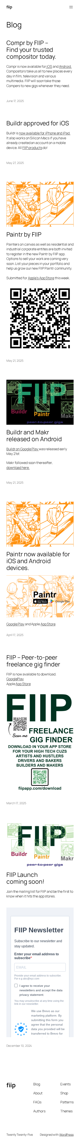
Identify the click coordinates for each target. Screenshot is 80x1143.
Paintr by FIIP (23, 234)
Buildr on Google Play (22, 449)
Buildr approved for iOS (37, 123)
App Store (48, 624)
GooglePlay (15, 678)
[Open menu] (71, 7)
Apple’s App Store (41, 278)
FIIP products (32, 147)
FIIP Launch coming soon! (25, 878)
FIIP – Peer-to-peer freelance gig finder (33, 661)
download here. (18, 467)
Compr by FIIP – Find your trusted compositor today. (31, 49)
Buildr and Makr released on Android (34, 435)
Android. (65, 66)
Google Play (15, 624)
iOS (49, 66)
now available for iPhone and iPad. (44, 133)
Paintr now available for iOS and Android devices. (38, 561)
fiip (9, 6)
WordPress (66, 1134)
